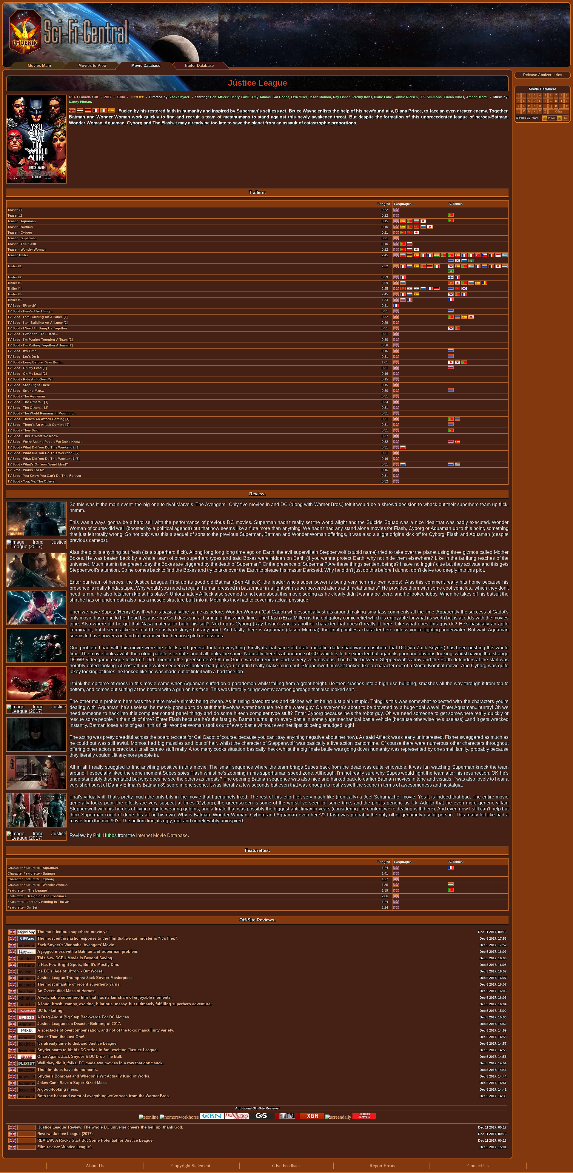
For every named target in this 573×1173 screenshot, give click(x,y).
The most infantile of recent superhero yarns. (79, 984)
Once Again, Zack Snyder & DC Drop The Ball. (79, 1056)
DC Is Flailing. (50, 1010)
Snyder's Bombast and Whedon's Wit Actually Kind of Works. (93, 1076)
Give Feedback (286, 1165)
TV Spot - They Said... (24, 430)
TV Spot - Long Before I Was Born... (35, 362)
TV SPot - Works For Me (25, 470)
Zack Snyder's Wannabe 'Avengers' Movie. (76, 945)
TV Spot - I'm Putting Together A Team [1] (40, 339)
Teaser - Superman (22, 238)
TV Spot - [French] (21, 305)
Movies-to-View (92, 65)
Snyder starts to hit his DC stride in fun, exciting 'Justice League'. (97, 1050)
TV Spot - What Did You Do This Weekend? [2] (43, 453)
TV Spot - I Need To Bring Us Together (37, 328)
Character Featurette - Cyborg (30, 879)
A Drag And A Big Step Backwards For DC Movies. (83, 1017)
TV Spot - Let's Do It (23, 356)
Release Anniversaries (542, 75)
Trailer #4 (14, 288)
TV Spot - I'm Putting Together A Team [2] (40, 345)
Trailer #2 (14, 277)
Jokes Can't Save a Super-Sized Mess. (72, 1082)
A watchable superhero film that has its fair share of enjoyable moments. (104, 997)
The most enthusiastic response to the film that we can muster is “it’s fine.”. (107, 938)
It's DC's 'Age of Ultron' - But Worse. (70, 971)
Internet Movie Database (162, 835)
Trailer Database (199, 65)
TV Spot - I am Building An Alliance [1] (37, 317)
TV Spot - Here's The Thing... (30, 311)
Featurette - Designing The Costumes (37, 896)
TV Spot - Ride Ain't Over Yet (30, 379)
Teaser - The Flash (21, 244)
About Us (95, 1165)
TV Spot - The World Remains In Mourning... (41, 413)
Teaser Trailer (17, 255)
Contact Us (478, 1165)
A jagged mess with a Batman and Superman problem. (87, 951)
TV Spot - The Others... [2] (27, 407)
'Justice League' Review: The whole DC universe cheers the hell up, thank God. (110, 1127)
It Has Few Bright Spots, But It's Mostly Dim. (78, 964)
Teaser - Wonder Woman (26, 249)
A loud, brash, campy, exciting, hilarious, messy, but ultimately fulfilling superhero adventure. (124, 1004)
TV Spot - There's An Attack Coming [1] (38, 419)
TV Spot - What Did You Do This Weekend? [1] (43, 447)
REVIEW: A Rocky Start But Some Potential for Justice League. (95, 1140)
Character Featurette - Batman (31, 873)
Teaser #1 (14, 210)
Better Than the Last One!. (61, 1037)
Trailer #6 (14, 300)
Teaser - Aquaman (21, 221)
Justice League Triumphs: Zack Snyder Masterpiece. (85, 977)
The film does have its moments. (67, 1069)
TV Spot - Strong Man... (25, 390)
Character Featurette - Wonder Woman (37, 885)
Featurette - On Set (22, 907)
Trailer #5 (14, 294)
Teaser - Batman (20, 227)
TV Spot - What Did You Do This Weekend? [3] (43, 458)
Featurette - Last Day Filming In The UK (38, 902)
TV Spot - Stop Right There (28, 385)
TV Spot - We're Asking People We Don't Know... (45, 441)
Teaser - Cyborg (19, 232)
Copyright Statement (190, 1165)
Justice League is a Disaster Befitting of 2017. (79, 1023)
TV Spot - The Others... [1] (27, 402)
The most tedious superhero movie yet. (73, 932)
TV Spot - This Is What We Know (32, 436)
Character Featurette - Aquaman (32, 868)
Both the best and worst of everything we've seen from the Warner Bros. (103, 1096)
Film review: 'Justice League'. (64, 1147)
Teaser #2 (14, 215)
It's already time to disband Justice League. (77, 1043)
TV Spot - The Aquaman (26, 396)
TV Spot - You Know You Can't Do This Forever (44, 475)
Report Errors (382, 1165)
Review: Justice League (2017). (65, 1134)
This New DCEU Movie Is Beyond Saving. (75, 958)
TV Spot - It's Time (21, 351)
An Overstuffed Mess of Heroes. (66, 991)
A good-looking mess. (57, 1089)
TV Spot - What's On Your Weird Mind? (37, 464)
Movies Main (39, 65)
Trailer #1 (14, 266)
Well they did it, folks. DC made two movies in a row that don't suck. (100, 1063)
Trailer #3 (14, 283)
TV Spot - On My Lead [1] (27, 368)
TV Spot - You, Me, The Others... (32, 481)
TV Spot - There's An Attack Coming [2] (38, 424)
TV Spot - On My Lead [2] (27, 373)
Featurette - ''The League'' (28, 890)
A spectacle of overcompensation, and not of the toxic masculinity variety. (105, 1030)
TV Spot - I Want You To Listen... (32, 334)
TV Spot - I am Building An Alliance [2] (37, 322)
